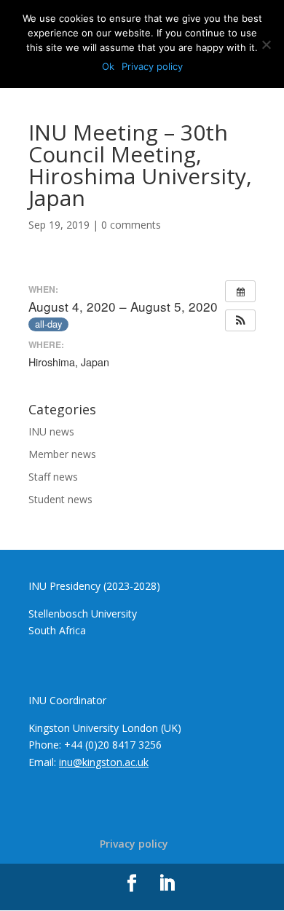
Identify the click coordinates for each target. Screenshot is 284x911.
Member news (62, 454)
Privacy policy (134, 844)
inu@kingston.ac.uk (104, 762)
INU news (51, 431)
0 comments (131, 225)
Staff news (53, 477)
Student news (60, 499)
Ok (108, 66)
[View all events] (240, 291)
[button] (240, 320)
